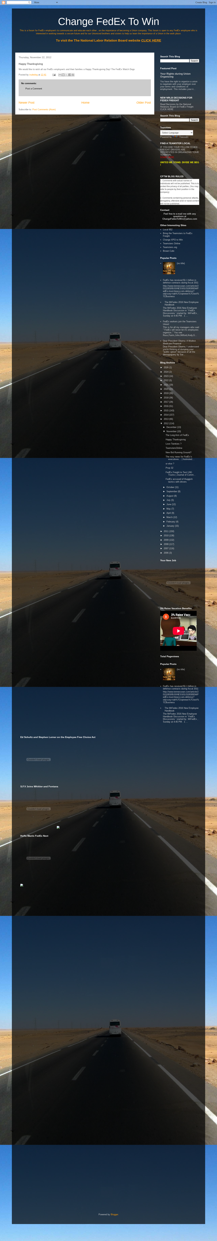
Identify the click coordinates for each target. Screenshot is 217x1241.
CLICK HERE (166, 109)
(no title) (181, 263)
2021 (166, 384)
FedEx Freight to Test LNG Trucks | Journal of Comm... (181, 473)
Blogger (114, 1214)
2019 (166, 393)
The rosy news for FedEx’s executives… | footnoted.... (180, 458)
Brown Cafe (168, 251)
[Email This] (60, 74)
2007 (166, 548)
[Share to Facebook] (69, 74)
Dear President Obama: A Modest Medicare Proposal (179, 342)
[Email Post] (53, 74)
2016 (166, 406)
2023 (166, 376)
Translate (183, 137)
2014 (166, 414)
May (168, 508)
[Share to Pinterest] (73, 74)
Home (85, 102)
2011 (166, 531)
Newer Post (26, 102)
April (169, 513)
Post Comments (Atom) (44, 109)
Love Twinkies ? (173, 443)
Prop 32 (169, 468)
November (171, 431)
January (170, 526)
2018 (166, 397)
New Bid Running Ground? (178, 452)
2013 (166, 419)
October (170, 487)
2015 (166, 410)
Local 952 (167, 229)
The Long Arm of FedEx (177, 435)
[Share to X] (66, 74)
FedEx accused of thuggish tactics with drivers (179, 480)
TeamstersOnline (174, 448)
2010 (166, 535)
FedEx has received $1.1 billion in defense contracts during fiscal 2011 (180, 281)
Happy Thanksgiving (176, 439)
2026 (166, 367)
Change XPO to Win (173, 239)
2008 (166, 544)
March (169, 517)
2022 (166, 380)
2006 (166, 553)
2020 (166, 389)
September (172, 491)
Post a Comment (33, 88)
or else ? (170, 463)
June (169, 504)
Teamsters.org (170, 247)
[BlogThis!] (63, 74)
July (168, 500)
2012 (166, 423)
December (171, 427)
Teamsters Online (171, 243)
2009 (166, 540)
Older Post (143, 102)
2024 (166, 372)
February (171, 521)
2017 (166, 402)
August (170, 496)
